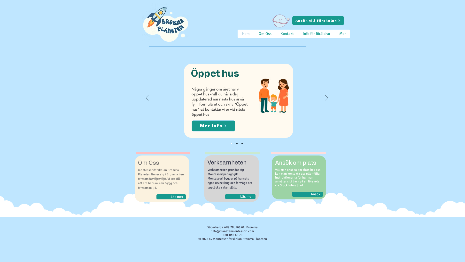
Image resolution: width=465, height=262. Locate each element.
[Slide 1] (237, 143)
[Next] (326, 98)
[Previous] (147, 98)
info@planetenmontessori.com (232, 231)
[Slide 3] (231, 143)
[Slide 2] (242, 143)
